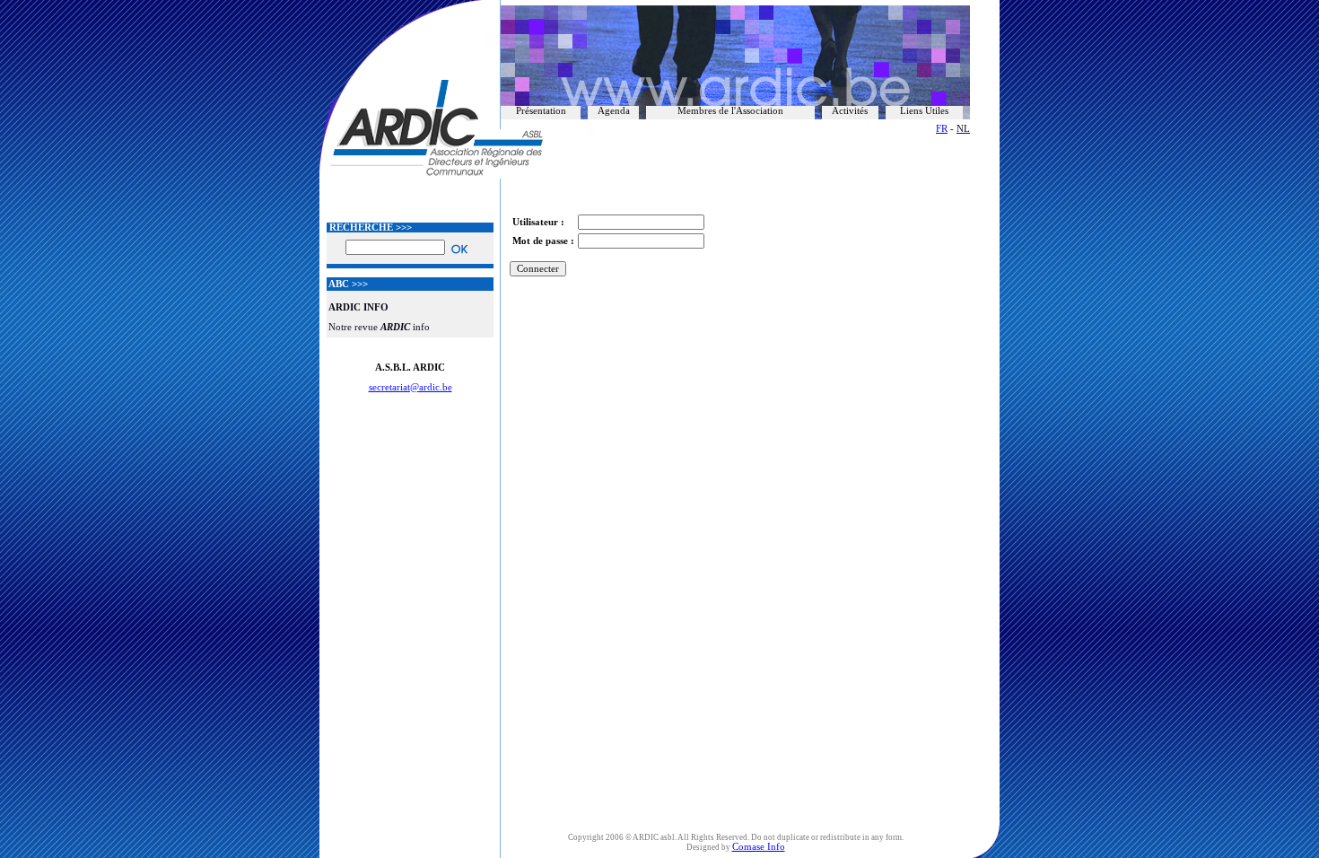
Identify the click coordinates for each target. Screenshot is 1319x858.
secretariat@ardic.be (410, 387)
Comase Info (758, 847)
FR (942, 129)
